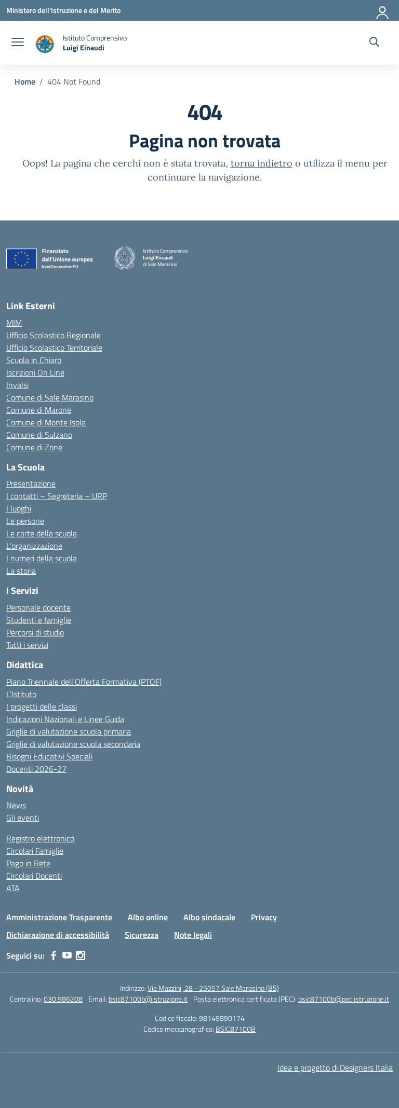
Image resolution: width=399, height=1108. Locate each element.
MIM (14, 322)
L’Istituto (21, 694)
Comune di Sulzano (39, 434)
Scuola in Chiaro (33, 360)
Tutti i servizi (27, 645)
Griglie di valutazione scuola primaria (68, 731)
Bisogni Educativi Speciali (49, 756)
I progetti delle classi (41, 706)
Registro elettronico (40, 838)
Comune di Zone (34, 447)
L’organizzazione (34, 545)
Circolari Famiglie (34, 850)
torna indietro (261, 163)
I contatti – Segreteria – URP (56, 496)
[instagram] (80, 955)
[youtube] (67, 955)
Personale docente (38, 607)
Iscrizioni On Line (35, 372)
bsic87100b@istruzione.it (148, 998)
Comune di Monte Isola (46, 422)
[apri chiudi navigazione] (17, 43)
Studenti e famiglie (38, 620)
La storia (21, 570)
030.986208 (63, 998)
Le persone (25, 521)
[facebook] (53, 955)
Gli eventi (22, 817)
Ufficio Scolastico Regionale (53, 335)
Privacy (264, 917)
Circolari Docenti (34, 875)
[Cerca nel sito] (374, 43)
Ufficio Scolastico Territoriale (54, 347)
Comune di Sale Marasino (50, 397)
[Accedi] (383, 10)
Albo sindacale (209, 917)
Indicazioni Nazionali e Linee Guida (65, 719)
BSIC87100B (236, 1028)
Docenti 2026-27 (36, 769)
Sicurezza (141, 935)
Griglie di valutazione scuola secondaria (73, 744)
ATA (13, 888)
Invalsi (17, 385)
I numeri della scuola (41, 558)
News (16, 805)
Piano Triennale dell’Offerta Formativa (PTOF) (84, 681)
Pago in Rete (28, 863)
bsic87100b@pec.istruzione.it (343, 998)
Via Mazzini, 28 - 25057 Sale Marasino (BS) (213, 987)
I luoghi (18, 508)
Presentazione (31, 483)
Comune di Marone (38, 410)
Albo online (148, 917)
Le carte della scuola (41, 533)
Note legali (193, 935)
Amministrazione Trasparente (59, 917)
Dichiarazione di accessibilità (57, 935)
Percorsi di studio (35, 632)
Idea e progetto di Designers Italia (335, 1067)
